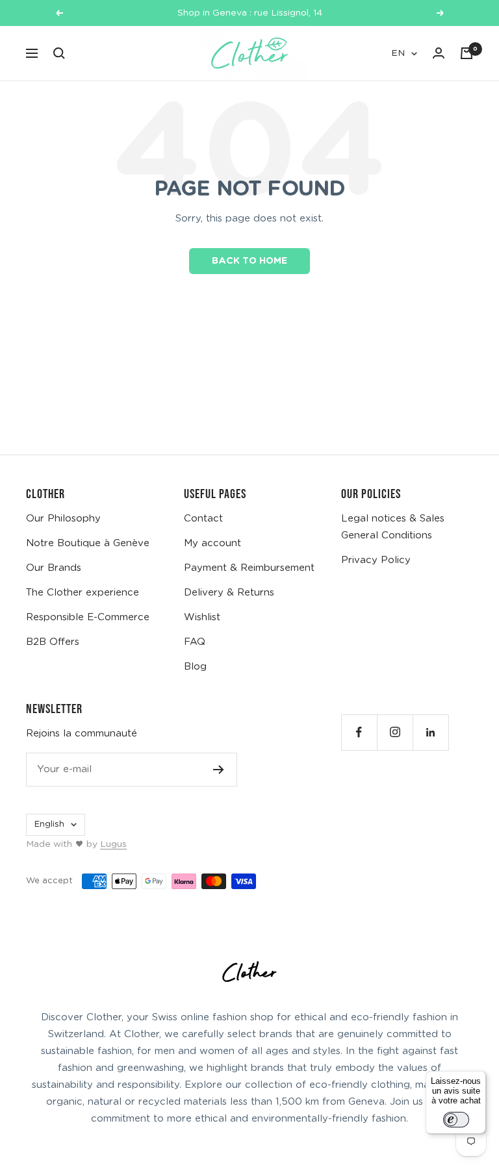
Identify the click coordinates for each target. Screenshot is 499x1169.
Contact (203, 518)
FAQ (194, 642)
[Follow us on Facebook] (359, 732)
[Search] (59, 53)
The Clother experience (82, 592)
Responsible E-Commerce (87, 617)
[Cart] (466, 53)
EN (398, 53)
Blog (195, 667)
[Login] (438, 52)
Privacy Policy (376, 560)
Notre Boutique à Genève (87, 543)
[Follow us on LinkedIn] (430, 732)
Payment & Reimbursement (249, 568)
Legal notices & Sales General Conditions (392, 527)
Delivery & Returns (229, 592)
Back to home (249, 261)
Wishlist (202, 617)
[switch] (456, 1119)
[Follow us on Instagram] (395, 732)
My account (212, 543)
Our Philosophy (63, 518)
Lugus (113, 844)
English (49, 824)
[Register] (218, 769)
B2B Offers (52, 642)
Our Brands (53, 568)
